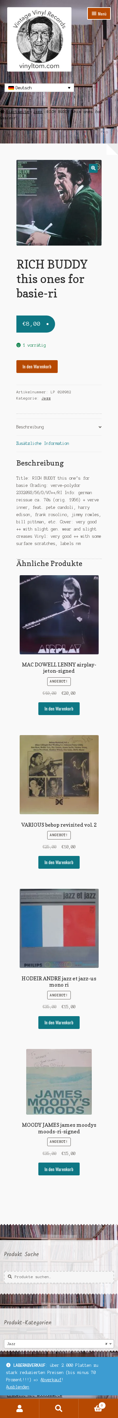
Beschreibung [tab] (30, 427)
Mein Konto (19, 1408)
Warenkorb (91, 1403)
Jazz (38, 112)
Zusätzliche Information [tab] (42, 443)
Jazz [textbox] (57, 1344)
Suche (59, 1408)
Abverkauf (51, 1380)
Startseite (17, 112)
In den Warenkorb (37, 366)
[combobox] (59, 1343)
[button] (93, 168)
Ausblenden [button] (17, 1387)
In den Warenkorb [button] (59, 708)
